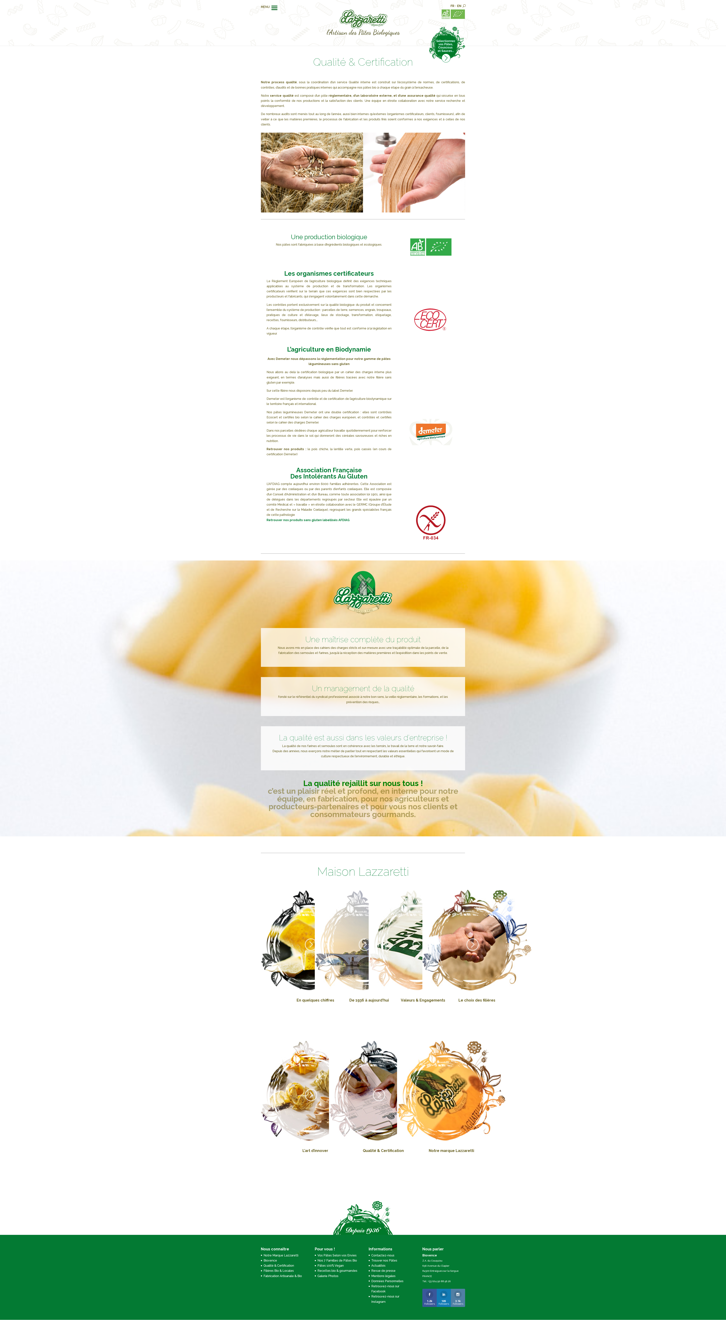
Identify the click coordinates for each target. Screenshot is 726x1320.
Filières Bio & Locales (279, 1271)
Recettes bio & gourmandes (337, 1271)
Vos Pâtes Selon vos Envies (337, 1255)
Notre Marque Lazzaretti (281, 1255)
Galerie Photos (327, 1276)
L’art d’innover (315, 1150)
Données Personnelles (387, 1281)
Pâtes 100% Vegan (330, 1265)
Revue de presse (383, 1271)
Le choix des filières (476, 1000)
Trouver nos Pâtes (384, 1260)
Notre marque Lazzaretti (451, 1150)
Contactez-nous (382, 1255)
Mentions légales (383, 1276)
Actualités (378, 1265)
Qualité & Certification (383, 1150)
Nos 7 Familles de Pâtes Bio (337, 1260)
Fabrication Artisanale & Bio (283, 1276)
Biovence (270, 1260)
